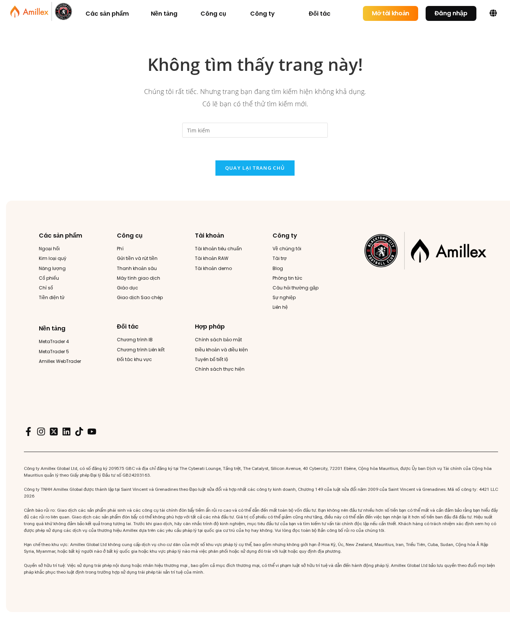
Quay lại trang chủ (255, 167)
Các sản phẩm (60, 235)
